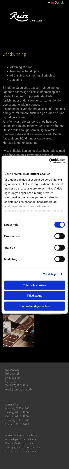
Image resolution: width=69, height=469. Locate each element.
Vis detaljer (50, 274)
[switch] (59, 236)
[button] (35, 38)
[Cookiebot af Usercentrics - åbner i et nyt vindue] (49, 160)
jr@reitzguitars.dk (22, 389)
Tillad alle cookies (34, 285)
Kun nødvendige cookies (34, 305)
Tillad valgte (34, 295)
